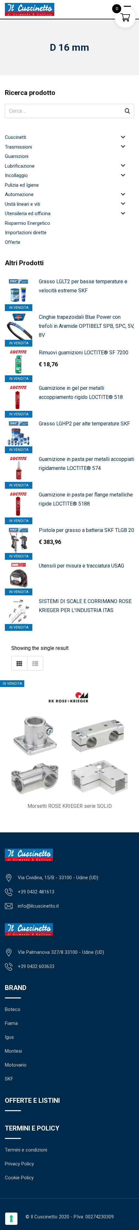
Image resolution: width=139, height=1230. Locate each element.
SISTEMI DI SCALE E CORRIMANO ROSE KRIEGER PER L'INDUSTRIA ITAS (85, 605)
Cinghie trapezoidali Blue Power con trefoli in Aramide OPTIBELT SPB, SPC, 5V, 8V (86, 326)
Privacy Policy (19, 1164)
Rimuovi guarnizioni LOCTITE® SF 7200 (83, 352)
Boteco (12, 1009)
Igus (9, 1037)
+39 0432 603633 (36, 966)
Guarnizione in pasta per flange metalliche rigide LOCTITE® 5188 (86, 499)
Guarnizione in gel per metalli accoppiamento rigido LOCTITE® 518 (81, 392)
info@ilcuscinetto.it (38, 906)
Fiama (11, 1023)
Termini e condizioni (26, 1150)
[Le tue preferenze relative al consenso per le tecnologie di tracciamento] (11, 1219)
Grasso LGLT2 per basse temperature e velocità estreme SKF (83, 286)
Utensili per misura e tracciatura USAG (81, 566)
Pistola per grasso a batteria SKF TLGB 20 (86, 530)
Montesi (13, 1051)
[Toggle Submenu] (123, 136)
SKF (9, 1079)
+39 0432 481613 (36, 892)
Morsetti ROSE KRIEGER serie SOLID (69, 806)
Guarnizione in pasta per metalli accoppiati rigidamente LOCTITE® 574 (86, 463)
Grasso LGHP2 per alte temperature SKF (84, 424)
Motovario (16, 1065)
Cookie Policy (19, 1178)
